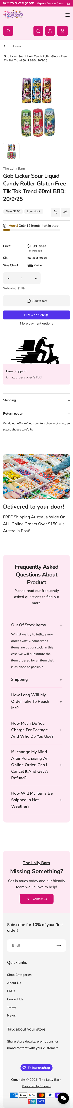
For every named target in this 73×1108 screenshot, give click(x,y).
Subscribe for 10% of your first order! (35, 927)
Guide (35, 266)
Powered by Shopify (36, 1086)
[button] (11, 151)
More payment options (36, 323)
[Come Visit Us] (62, 31)
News (11, 1015)
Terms (11, 1007)
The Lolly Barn (50, 1079)
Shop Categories (19, 975)
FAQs (11, 991)
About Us (14, 983)
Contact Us (40, 899)
